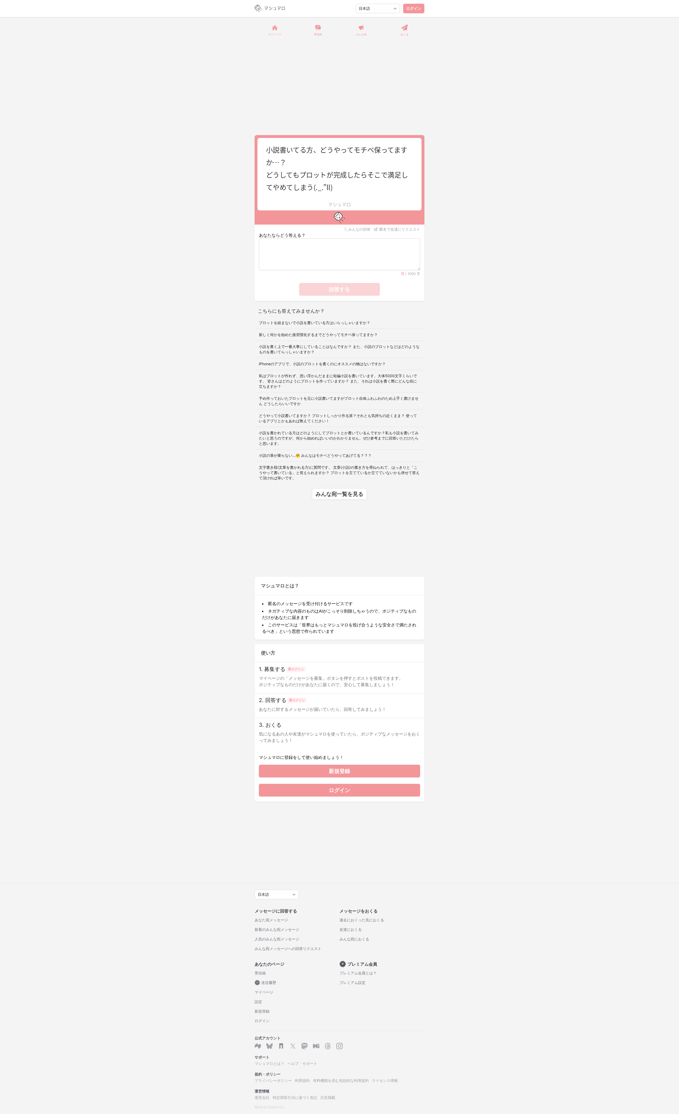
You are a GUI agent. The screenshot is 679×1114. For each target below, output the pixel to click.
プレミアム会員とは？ (358, 973)
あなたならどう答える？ (282, 235)
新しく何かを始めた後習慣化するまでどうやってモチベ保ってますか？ (318, 334)
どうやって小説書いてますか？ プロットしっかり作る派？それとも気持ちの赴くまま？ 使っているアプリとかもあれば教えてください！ (338, 418)
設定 (258, 1001)
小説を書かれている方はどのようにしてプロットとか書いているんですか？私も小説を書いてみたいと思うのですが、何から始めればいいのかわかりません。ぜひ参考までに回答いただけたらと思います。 (339, 438)
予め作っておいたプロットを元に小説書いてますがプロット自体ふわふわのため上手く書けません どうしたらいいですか (339, 401)
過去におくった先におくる (362, 920)
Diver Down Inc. (271, 1107)
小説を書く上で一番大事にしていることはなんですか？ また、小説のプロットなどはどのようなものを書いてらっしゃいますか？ (339, 349)
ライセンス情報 (385, 1080)
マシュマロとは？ (269, 1063)
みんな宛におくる (354, 939)
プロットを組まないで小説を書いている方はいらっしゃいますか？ (314, 322)
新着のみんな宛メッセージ (277, 929)
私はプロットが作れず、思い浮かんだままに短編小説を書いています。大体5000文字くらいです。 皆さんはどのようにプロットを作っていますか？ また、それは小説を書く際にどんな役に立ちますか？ (338, 381)
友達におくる (351, 929)
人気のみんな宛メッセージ (277, 939)
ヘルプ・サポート (302, 1063)
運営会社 (262, 1097)
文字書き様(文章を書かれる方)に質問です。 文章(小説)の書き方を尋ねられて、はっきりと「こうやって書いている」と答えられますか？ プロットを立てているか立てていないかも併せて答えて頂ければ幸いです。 (339, 472)
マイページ (264, 992)
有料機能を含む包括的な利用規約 (341, 1080)
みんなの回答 (359, 229)
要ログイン (296, 669)
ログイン (413, 8)
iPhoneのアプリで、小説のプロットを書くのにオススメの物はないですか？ (322, 364)
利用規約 (302, 1080)
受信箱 (260, 973)
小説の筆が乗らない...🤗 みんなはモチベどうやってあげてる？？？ (315, 455)
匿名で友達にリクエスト (399, 229)
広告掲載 (327, 1097)
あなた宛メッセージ (271, 920)
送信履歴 (266, 982)
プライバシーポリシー (273, 1080)
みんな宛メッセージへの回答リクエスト (288, 948)
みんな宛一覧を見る (339, 494)
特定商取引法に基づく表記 (295, 1097)
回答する (339, 289)
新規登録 (339, 771)
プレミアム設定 (352, 982)
